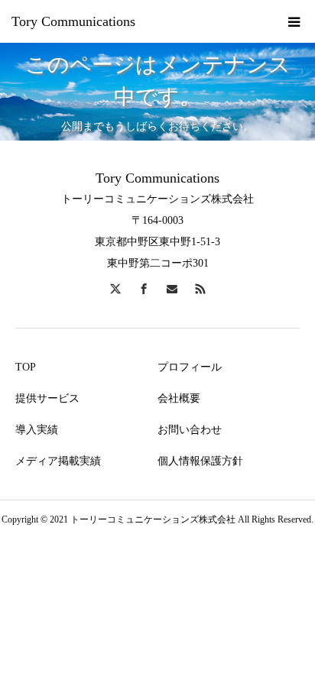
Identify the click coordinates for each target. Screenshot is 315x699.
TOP (25, 367)
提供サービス (47, 398)
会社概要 (179, 398)
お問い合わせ (190, 429)
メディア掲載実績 (58, 461)
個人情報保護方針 (200, 461)
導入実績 (36, 429)
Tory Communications (73, 21)
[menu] (293, 21)
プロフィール (190, 367)
